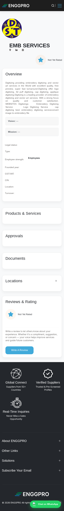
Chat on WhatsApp (48, 504)
